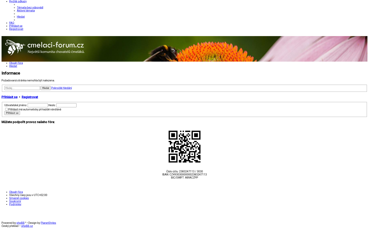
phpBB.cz (27, 225)
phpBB (21, 222)
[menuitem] (30, 7)
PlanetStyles (48, 222)
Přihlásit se (9, 97)
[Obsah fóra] (45, 60)
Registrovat (30, 97)
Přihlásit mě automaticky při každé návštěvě (34, 109)
